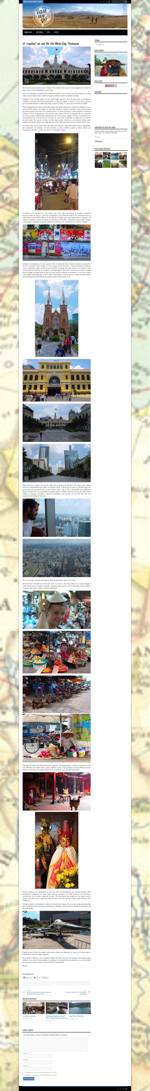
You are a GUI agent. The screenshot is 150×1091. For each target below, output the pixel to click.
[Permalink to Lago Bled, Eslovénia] (80, 1013)
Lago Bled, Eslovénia (76, 1016)
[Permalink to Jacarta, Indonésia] (34, 1013)
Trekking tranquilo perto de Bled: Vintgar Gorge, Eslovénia (57, 1017)
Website (25, 1066)
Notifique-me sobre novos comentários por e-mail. (41, 1072)
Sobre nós (28, 32)
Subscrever (98, 141)
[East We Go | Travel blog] (75, 26)
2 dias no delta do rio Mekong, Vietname (75, 992)
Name (25, 1053)
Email (25, 1059)
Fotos (56, 32)
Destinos (39, 32)
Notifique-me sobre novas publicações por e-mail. (41, 1075)
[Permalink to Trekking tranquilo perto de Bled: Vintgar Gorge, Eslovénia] (57, 1013)
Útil (48, 32)
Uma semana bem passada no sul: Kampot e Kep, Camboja (39, 992)
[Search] (125, 1)
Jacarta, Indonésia (29, 1016)
